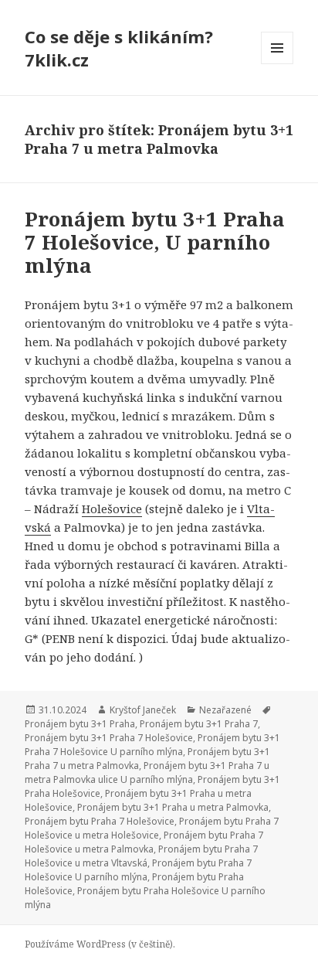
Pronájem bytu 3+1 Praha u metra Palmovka (173, 807)
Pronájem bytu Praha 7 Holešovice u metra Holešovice (152, 828)
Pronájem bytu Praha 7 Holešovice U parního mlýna (138, 869)
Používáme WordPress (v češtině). (100, 944)
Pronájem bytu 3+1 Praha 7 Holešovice (109, 737)
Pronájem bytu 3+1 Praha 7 (199, 723)
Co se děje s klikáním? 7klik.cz (119, 48)
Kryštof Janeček (143, 709)
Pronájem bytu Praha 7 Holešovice (99, 821)
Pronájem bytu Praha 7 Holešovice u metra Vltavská (141, 855)
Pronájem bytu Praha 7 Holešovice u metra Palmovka (144, 842)
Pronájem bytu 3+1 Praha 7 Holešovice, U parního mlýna (155, 242)
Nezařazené (225, 709)
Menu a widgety (277, 63)
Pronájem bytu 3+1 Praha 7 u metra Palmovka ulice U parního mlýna (147, 772)
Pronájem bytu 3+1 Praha (80, 723)
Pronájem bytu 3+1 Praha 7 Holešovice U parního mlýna (152, 744)
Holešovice (112, 508)
